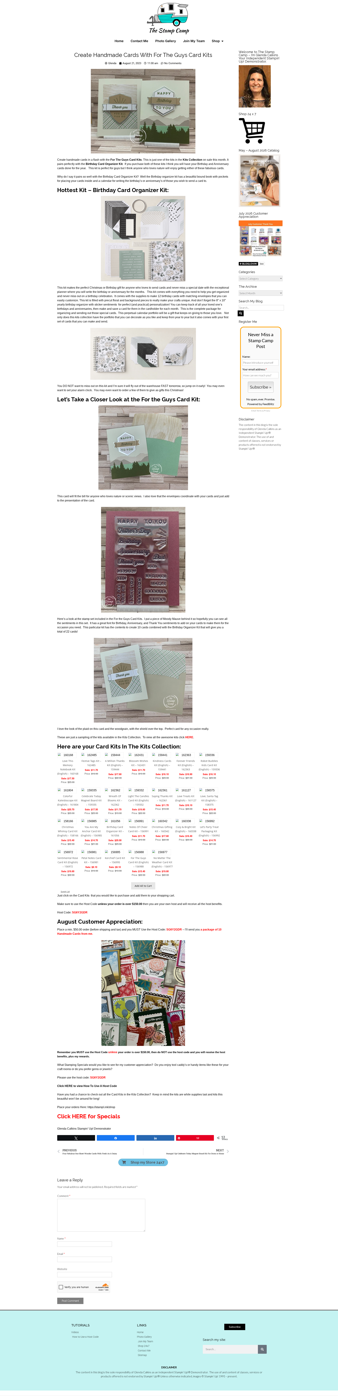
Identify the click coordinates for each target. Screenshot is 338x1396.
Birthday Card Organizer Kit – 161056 (115, 831)
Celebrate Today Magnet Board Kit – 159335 (91, 800)
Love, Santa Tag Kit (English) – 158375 (209, 800)
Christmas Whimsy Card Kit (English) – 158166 (67, 831)
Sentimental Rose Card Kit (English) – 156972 (67, 862)
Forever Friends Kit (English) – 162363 (186, 765)
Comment (63, 1195)
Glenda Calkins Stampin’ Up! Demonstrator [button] (84, 1128)
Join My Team (194, 41)
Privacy (267, 410)
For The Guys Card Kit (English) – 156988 (138, 862)
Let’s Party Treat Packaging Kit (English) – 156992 (209, 831)
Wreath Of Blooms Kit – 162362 (115, 800)
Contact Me (139, 41)
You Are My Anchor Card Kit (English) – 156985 (91, 831)
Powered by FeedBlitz (260, 404)
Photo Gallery (165, 41)
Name (61, 1238)
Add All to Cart (143, 885)
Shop (216, 41)
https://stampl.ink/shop (101, 1107)
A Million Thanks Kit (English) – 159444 (115, 765)
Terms (259, 410)
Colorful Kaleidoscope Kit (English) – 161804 (67, 800)
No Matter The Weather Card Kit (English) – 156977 (162, 862)
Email (61, 1253)
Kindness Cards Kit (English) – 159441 (162, 765)
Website (62, 1269)
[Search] (262, 1349)
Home (119, 41)
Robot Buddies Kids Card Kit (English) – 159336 (209, 765)
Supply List (65, 891)
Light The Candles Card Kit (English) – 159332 (138, 800)
